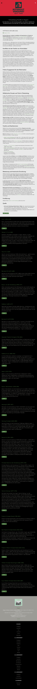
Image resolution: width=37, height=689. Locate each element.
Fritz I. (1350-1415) (6, 219)
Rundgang (18, 626)
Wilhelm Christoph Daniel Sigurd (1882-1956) (13, 562)
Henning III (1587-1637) (7, 404)
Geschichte (18, 628)
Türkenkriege (20, 97)
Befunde (18, 652)
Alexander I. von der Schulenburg (9, 145)
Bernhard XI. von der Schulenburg (21, 36)
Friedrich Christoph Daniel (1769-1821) (11, 516)
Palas (18, 645)
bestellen (18, 618)
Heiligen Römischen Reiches (29, 166)
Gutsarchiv (18, 631)
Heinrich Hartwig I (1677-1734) (9, 491)
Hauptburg (18, 643)
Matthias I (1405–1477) (7, 304)
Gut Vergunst (18, 662)
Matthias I (4, 37)
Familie (18, 633)
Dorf (18, 650)
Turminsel (18, 647)
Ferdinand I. (5, 108)
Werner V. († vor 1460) (7, 232)
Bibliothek (18, 666)
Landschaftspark (18, 678)
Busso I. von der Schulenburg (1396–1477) (12, 284)
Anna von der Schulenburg (8, 151)
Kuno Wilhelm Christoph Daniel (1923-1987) (12, 580)
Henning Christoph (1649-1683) (9, 421)
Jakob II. (21, 149)
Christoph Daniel (18, 664)
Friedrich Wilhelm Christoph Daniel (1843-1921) (13, 547)
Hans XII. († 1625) (6, 251)
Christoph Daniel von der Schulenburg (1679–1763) (14, 462)
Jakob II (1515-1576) (7, 371)
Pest (18, 109)
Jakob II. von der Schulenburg (9, 137)
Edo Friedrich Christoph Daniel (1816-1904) (12, 529)
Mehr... (4, 228)
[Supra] (18, 8)
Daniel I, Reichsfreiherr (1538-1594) (10, 386)
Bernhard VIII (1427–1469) (8, 271)
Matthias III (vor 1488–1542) (8, 353)
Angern (18, 608)
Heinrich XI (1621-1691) (7, 437)
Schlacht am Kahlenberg (24, 122)
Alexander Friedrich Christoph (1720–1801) (12, 337)
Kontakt (18, 684)
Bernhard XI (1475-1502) (8, 319)
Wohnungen (18, 635)
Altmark (19, 194)
